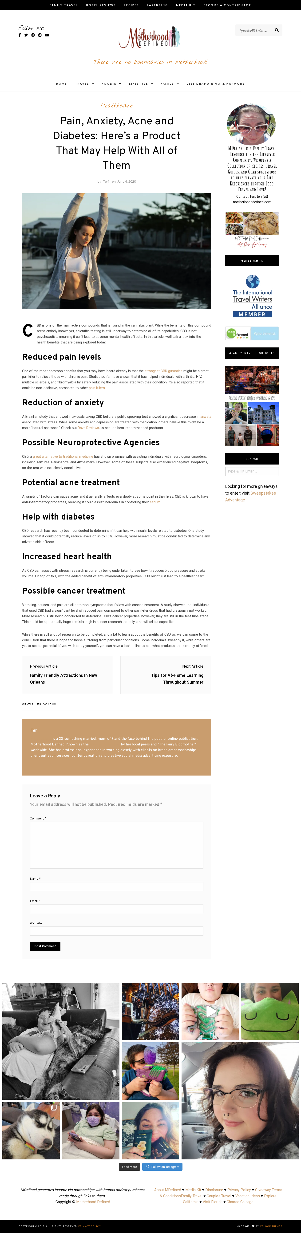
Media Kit (186, 5)
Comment (38, 819)
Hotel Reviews (101, 5)
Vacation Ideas (247, 1196)
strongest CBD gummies (163, 371)
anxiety (205, 416)
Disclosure (214, 1190)
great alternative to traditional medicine (63, 456)
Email (35, 901)
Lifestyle (138, 83)
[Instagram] (113, 1094)
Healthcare (117, 106)
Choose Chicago (240, 1202)
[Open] (60, 1041)
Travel (82, 83)
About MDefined (167, 1190)
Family (167, 83)
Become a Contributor (227, 5)
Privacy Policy (239, 1190)
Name (35, 879)
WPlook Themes (271, 1226)
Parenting (157, 5)
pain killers (97, 388)
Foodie (109, 83)
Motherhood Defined (93, 1202)
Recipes (131, 5)
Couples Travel (219, 1196)
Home (61, 83)
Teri (106, 181)
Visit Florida (212, 1202)
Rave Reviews (88, 428)
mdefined (61, 987)
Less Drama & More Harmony (216, 83)
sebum (155, 502)
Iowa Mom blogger (105, 744)
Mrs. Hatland (41, 739)
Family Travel (64, 5)
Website (36, 924)
